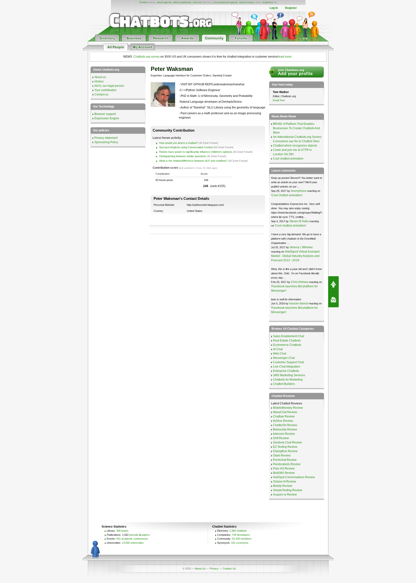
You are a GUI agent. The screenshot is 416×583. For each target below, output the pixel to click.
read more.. (285, 56)
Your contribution (105, 90)
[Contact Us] (333, 299)
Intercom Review (284, 434)
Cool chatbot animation (288, 158)
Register (291, 8)
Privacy (214, 568)
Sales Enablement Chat (288, 336)
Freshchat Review (285, 460)
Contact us (101, 94)
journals (133, 534)
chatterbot (267, 2)
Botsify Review (282, 486)
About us (100, 77)
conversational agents (225, 2)
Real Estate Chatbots (287, 340)
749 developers (241, 534)
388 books (122, 530)
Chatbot (143, 2)
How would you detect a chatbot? (178, 142)
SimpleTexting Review (287, 490)
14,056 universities (133, 542)
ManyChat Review (285, 412)
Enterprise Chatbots (286, 371)
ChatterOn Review (285, 425)
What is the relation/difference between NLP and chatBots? (193, 160)
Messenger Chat (284, 358)
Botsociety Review (285, 429)
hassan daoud (298, 303)
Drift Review (281, 438)
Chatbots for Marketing (288, 379)
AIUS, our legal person (109, 85)
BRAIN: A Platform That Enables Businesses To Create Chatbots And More (296, 128)
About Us (200, 568)
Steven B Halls (299, 221)
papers (146, 534)
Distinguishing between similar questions (182, 156)
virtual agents (163, 2)
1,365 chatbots (238, 530)
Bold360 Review (284, 473)
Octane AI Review (284, 481)
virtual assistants (182, 2)
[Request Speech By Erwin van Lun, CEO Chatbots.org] (333, 284)
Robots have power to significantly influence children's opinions (195, 151)
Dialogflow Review (285, 451)
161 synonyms (239, 542)
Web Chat (279, 353)
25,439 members (242, 538)
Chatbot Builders (284, 384)
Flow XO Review (284, 468)
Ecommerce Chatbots (287, 345)
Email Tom (279, 100)
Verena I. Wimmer (301, 247)
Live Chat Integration (286, 366)
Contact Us (229, 568)
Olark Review (282, 455)
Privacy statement (105, 138)
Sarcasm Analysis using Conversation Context (186, 147)
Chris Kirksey (299, 282)
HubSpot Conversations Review (294, 477)
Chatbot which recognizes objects (295, 145)
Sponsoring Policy (106, 142)
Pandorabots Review (286, 464)
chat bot (197, 2)
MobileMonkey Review (288, 407)
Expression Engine (106, 118)
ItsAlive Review (283, 420)
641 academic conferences (132, 538)
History (99, 81)
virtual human (246, 2)
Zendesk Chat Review (287, 442)
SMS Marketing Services (289, 375)
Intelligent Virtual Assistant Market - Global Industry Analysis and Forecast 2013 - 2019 (295, 256)
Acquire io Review (285, 494)
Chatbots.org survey (146, 56)
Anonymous (298, 191)
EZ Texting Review (285, 447)
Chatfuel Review (284, 416)
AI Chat (278, 349)
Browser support (105, 114)
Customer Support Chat (288, 362)
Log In (274, 8)
